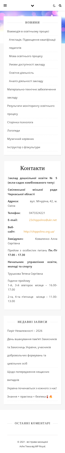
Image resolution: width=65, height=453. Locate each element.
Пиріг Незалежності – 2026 (24, 330)
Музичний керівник (20, 139)
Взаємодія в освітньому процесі (28, 31)
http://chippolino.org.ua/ (39, 231)
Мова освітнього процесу (26, 56)
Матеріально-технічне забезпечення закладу (31, 93)
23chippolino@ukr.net (43, 220)
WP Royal (40, 446)
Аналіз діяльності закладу (26, 81)
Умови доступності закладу (27, 64)
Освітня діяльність (21, 72)
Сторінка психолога (20, 122)
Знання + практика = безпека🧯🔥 (30, 396)
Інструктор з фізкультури (23, 147)
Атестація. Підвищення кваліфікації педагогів (32, 44)
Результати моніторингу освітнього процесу (31, 110)
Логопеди (13, 130)
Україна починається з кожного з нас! (32, 388)
